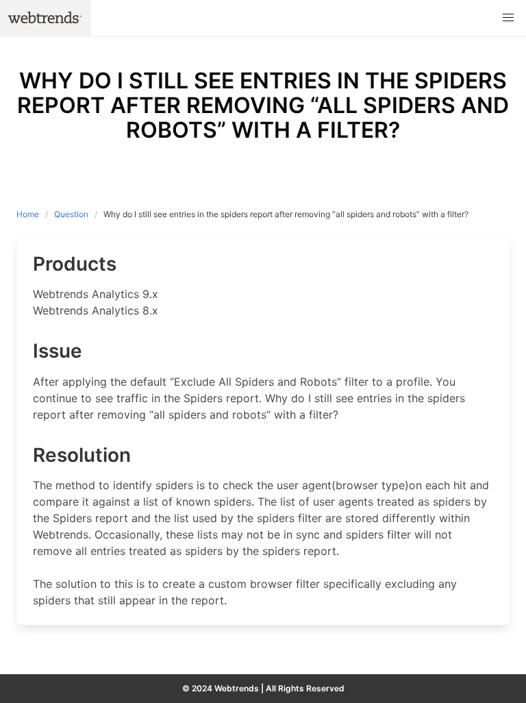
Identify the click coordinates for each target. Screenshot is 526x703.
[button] (508, 18)
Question (71, 214)
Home (27, 214)
